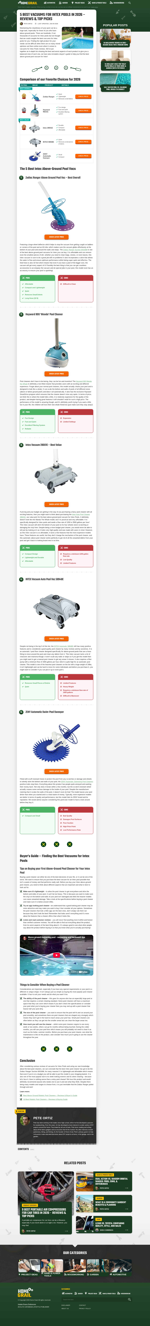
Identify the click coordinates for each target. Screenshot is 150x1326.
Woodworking (119, 3)
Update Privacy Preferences (27, 1304)
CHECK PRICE (83, 96)
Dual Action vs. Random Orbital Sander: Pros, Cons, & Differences (111, 1181)
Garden (65, 3)
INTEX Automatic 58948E (63, 646)
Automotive (51, 3)
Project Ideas (80, 3)
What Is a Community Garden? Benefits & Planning (110, 1204)
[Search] (129, 1299)
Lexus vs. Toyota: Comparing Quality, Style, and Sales (109, 1225)
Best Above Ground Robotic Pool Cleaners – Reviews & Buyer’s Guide (50, 1096)
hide (32, 1149)
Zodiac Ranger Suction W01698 (75, 250)
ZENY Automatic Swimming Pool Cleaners (77, 782)
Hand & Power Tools (99, 3)
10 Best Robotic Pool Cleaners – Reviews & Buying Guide (45, 1099)
